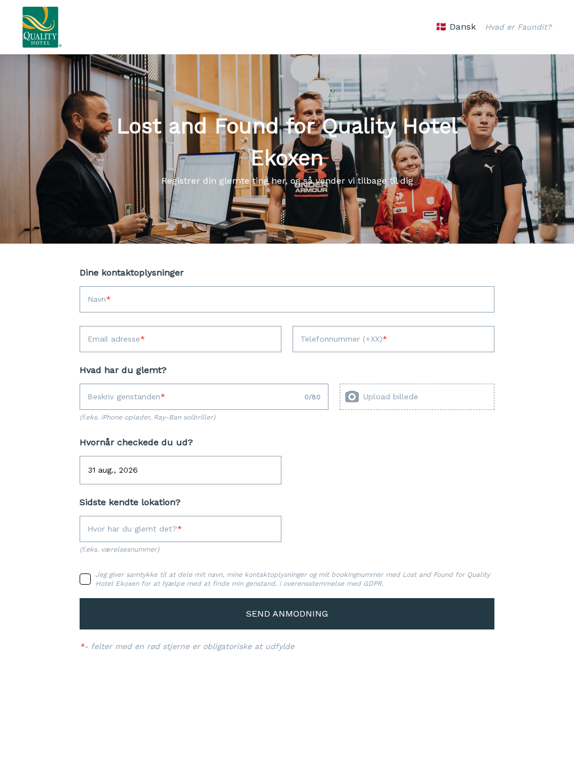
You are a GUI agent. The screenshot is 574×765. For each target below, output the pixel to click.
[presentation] (417, 397)
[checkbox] (85, 579)
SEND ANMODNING (287, 613)
